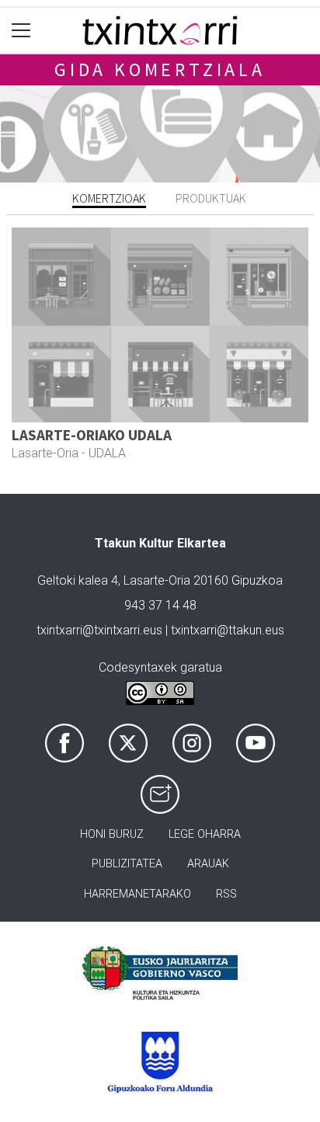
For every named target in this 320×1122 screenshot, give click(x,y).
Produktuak (211, 198)
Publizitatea (127, 863)
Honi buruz (112, 834)
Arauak (208, 863)
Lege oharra (205, 834)
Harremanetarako (137, 894)
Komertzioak (109, 198)
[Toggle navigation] (21, 30)
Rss (226, 894)
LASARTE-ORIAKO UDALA (92, 435)
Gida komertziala (160, 69)
